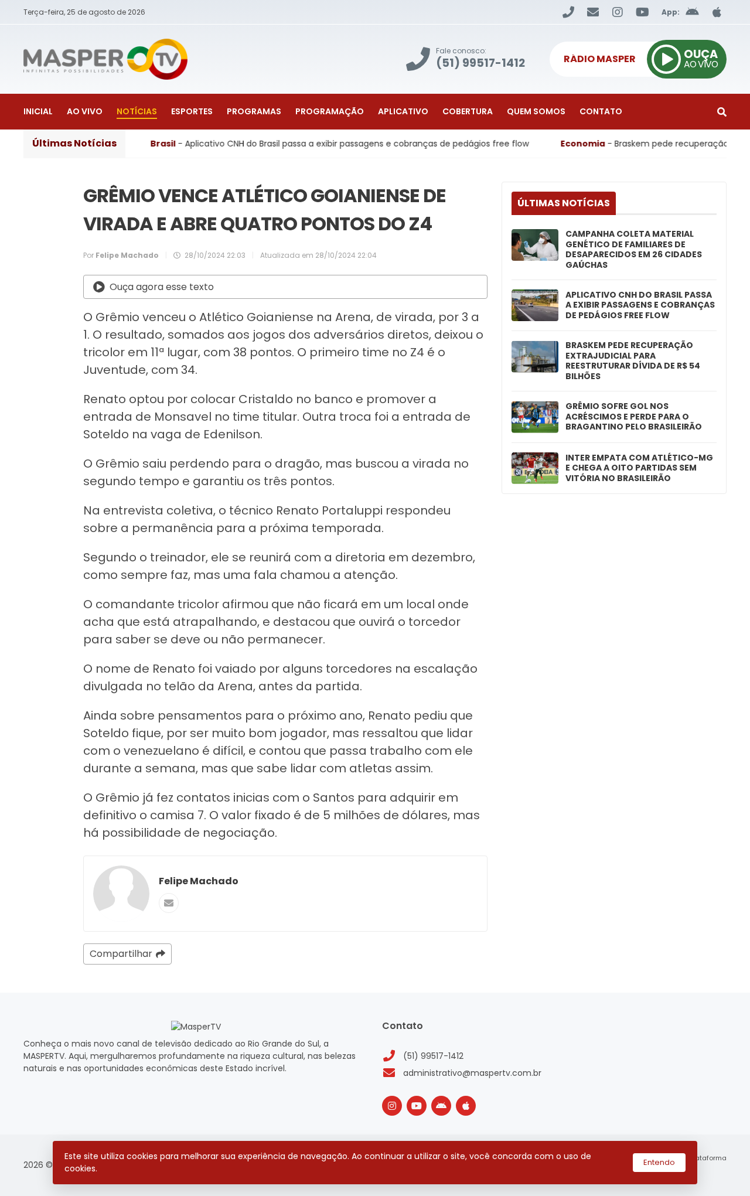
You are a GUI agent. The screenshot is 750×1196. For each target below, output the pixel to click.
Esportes (192, 111)
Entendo (659, 1162)
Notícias (137, 111)
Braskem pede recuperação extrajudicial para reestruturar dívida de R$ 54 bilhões (632, 360)
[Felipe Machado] (121, 894)
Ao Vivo (85, 111)
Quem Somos (536, 111)
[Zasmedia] (697, 1172)
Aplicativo (403, 111)
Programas (254, 111)
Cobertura (467, 111)
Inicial (38, 111)
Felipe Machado (198, 881)
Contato (600, 111)
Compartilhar (121, 953)
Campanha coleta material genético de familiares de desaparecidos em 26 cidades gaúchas (633, 249)
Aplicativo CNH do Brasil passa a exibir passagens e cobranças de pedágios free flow (640, 305)
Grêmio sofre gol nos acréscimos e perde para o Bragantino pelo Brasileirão (633, 416)
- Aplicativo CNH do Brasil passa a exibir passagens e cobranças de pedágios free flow (289, 143)
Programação (329, 111)
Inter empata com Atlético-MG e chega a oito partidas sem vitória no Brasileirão (639, 468)
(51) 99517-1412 (433, 1056)
